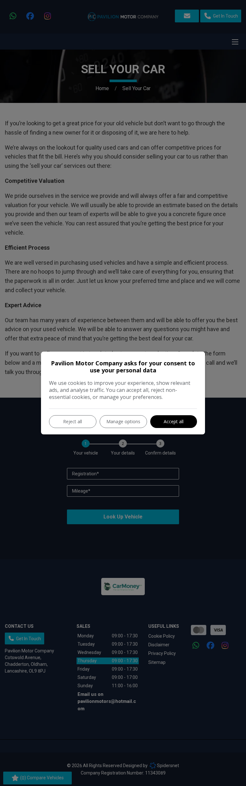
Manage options (123, 421)
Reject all (72, 421)
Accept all (174, 421)
